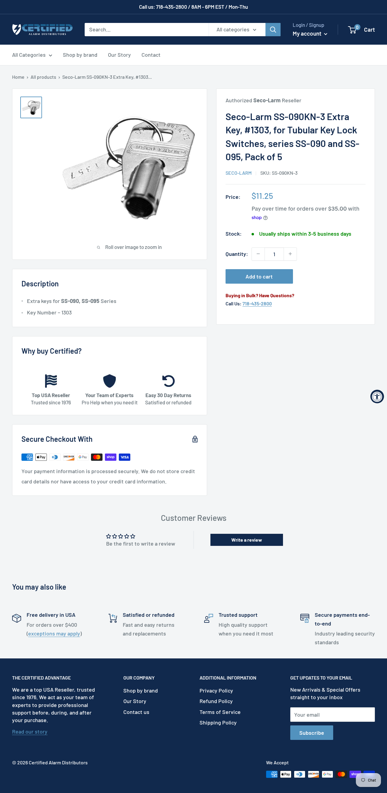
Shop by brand (80, 54)
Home (18, 77)
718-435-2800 (257, 303)
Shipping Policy (218, 722)
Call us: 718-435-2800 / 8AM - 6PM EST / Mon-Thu (193, 7)
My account (308, 33)
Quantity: (237, 253)
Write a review (246, 540)
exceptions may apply (54, 633)
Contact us (136, 712)
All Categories (29, 54)
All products (43, 77)
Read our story (29, 731)
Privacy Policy (216, 690)
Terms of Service (220, 712)
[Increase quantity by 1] (290, 253)
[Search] (273, 29)
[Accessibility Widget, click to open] (377, 396)
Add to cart (259, 276)
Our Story (119, 54)
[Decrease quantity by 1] (258, 253)
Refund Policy (216, 701)
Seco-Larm (239, 173)
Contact (151, 54)
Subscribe (311, 732)
